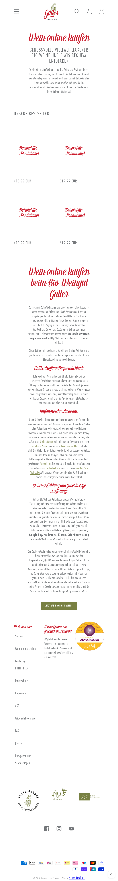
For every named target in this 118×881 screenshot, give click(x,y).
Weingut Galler (46, 878)
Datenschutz (21, 681)
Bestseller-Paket (53, 468)
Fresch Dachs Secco (38, 446)
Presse (18, 744)
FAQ (17, 731)
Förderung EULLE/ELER (21, 665)
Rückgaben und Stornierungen (23, 759)
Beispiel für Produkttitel (29, 151)
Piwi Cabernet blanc (70, 446)
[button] (16, 11)
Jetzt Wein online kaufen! (59, 605)
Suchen (19, 637)
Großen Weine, (46, 442)
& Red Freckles (77, 878)
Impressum (21, 693)
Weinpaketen (46, 464)
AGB (17, 706)
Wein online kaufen (25, 649)
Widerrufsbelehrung (25, 719)
